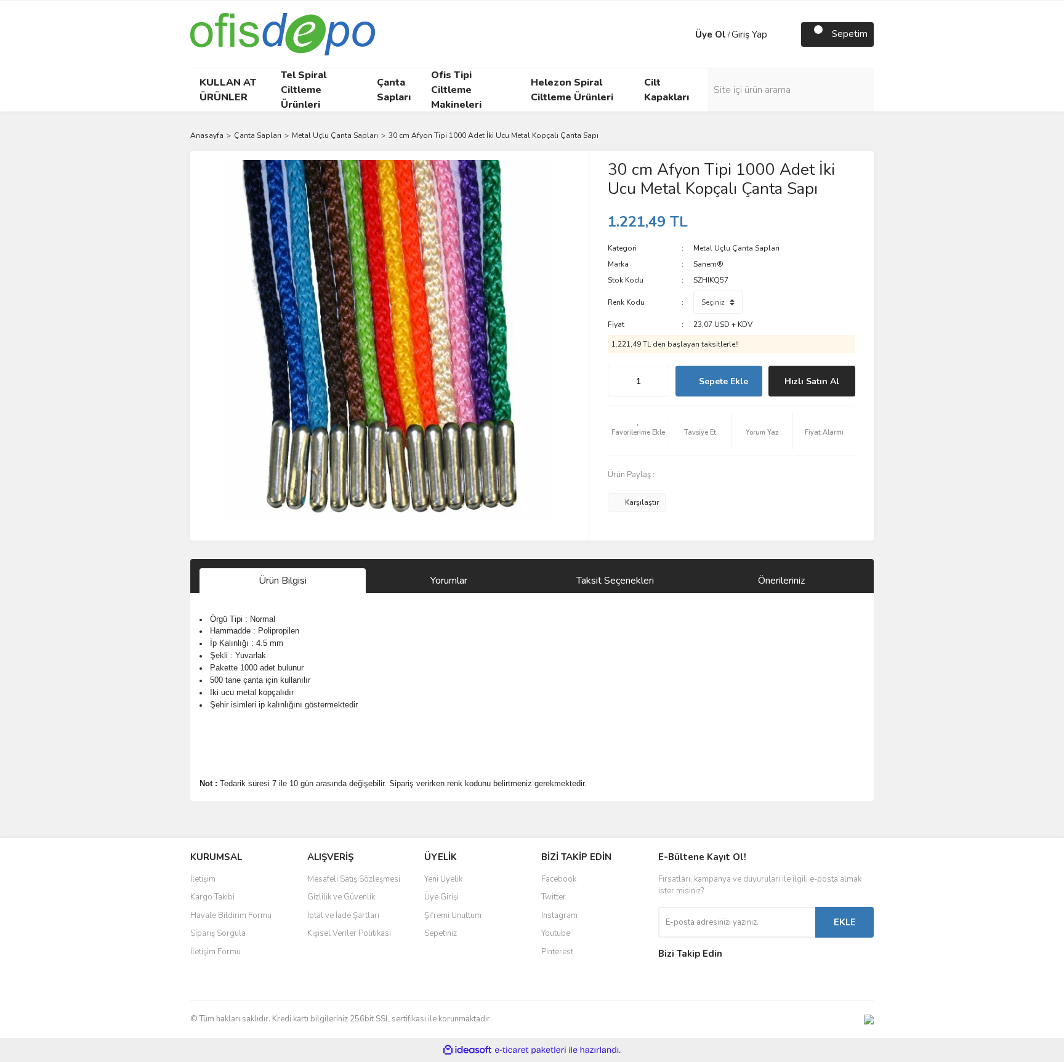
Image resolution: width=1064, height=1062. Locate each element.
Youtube (555, 933)
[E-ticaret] (530, 1050)
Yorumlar (448, 580)
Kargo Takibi (212, 897)
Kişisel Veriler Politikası (349, 933)
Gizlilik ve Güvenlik (341, 897)
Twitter (553, 897)
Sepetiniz (440, 933)
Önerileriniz (781, 580)
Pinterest (557, 951)
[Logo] (282, 33)
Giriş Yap (749, 34)
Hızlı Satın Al (811, 381)
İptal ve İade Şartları (343, 915)
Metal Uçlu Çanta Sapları (736, 248)
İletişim (203, 879)
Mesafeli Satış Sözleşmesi (353, 879)
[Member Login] (683, 34)
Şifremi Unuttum (453, 915)
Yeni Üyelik (443, 879)
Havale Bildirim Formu (231, 915)
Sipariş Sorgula (218, 933)
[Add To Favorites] (638, 430)
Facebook (558, 879)
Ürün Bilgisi (283, 580)
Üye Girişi (441, 897)
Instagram (559, 915)
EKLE (845, 922)
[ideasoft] (467, 1050)
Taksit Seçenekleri (615, 580)
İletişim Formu (215, 951)
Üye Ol (710, 34)
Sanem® (708, 264)
